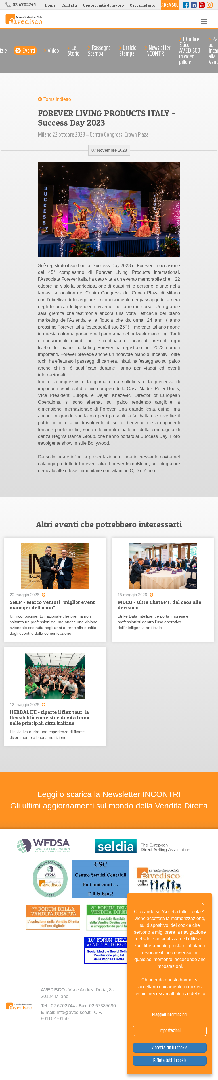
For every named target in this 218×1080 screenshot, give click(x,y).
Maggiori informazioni (169, 1014)
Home (50, 5)
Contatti (69, 5)
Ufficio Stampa (128, 50)
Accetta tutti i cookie (169, 1047)
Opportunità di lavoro (103, 5)
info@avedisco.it (73, 1012)
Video (53, 50)
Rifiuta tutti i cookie (169, 1060)
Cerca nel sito (143, 5)
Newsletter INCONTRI (158, 50)
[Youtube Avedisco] (202, 5)
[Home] (24, 18)
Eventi (28, 50)
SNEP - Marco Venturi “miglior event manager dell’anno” (52, 605)
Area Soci (170, 5)
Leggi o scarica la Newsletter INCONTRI (109, 794)
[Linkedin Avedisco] (194, 5)
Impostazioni (170, 1030)
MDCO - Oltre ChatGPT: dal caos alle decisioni (159, 605)
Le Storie (73, 50)
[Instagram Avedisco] (210, 5)
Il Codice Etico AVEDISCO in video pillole (189, 50)
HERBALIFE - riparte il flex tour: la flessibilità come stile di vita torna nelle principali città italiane (49, 717)
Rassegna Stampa (99, 50)
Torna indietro (57, 99)
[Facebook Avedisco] (186, 5)
